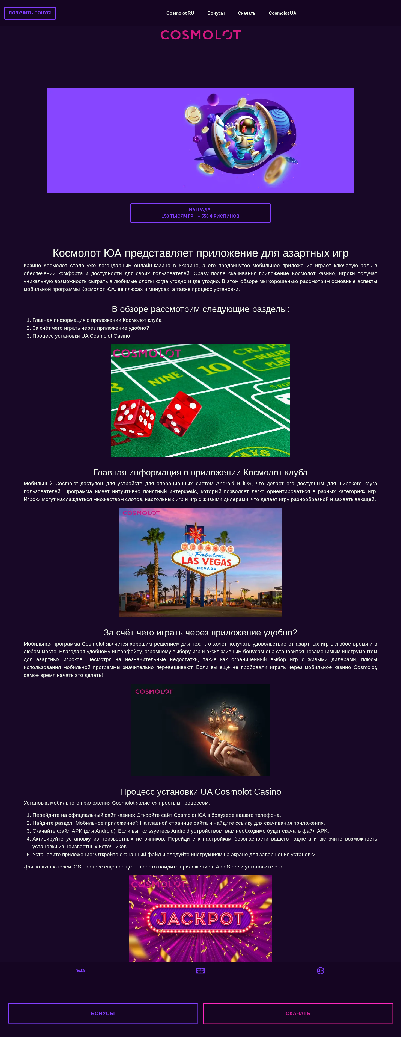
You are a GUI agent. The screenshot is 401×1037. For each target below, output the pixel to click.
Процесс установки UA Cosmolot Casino (81, 336)
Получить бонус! (30, 13)
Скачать (247, 13)
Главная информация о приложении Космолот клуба (97, 320)
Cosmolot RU (180, 13)
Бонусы (216, 13)
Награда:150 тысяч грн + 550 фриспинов (201, 213)
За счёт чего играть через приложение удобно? (90, 328)
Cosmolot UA (283, 13)
